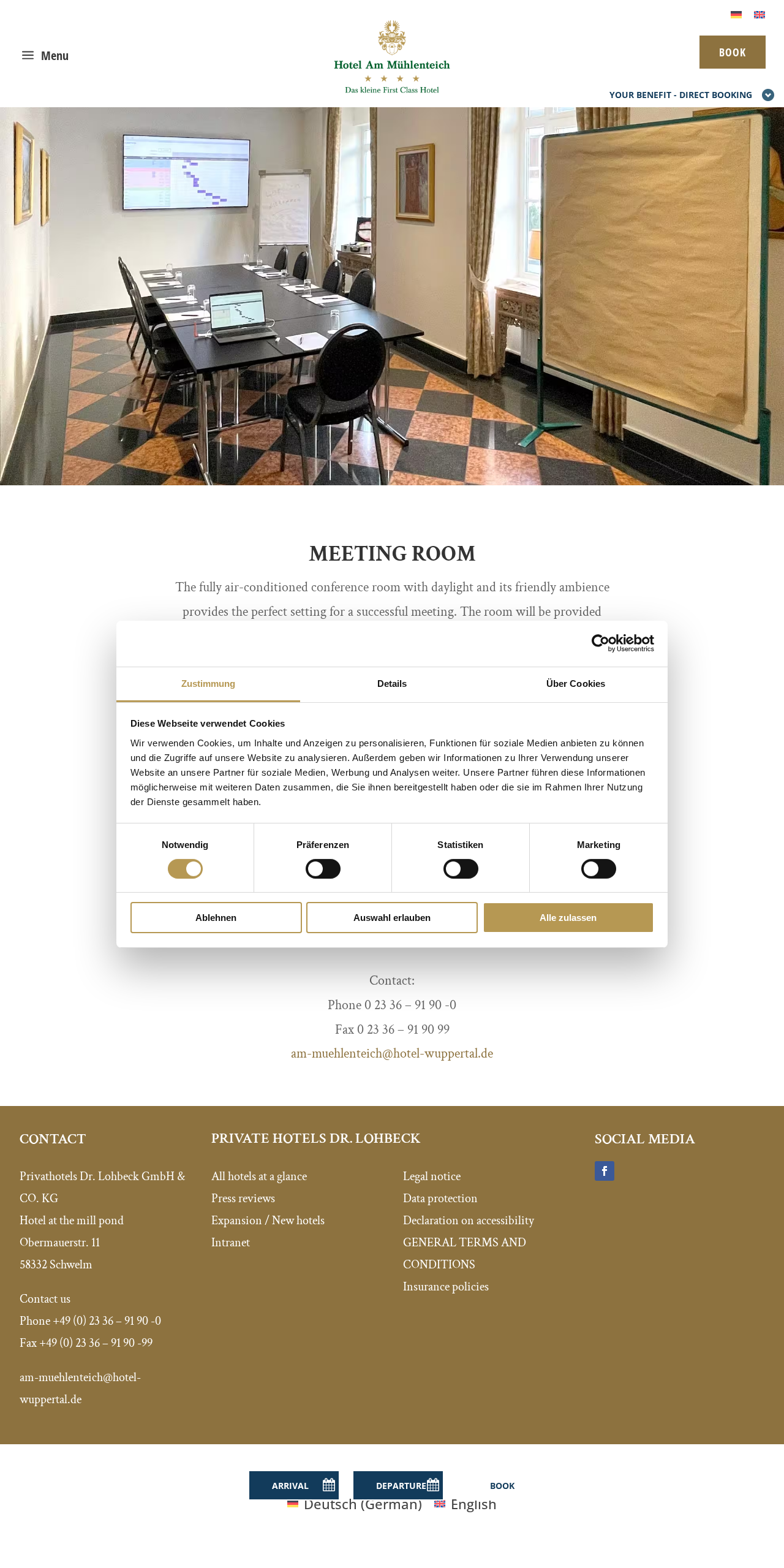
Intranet (230, 1243)
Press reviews (243, 1198)
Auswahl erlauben (392, 917)
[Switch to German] (736, 13)
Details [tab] (392, 683)
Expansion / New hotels (268, 1221)
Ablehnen (215, 917)
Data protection (440, 1198)
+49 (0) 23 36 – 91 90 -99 (96, 1343)
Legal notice (432, 1176)
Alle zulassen (568, 917)
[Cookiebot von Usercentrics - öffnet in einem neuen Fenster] (600, 643)
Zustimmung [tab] (208, 683)
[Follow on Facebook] (604, 1171)
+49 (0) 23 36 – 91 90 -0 (107, 1321)
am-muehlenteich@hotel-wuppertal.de (392, 1053)
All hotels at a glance (259, 1176)
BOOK (732, 52)
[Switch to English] (759, 13)
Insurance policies (446, 1287)
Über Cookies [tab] (575, 683)
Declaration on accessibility (468, 1221)
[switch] (323, 869)
